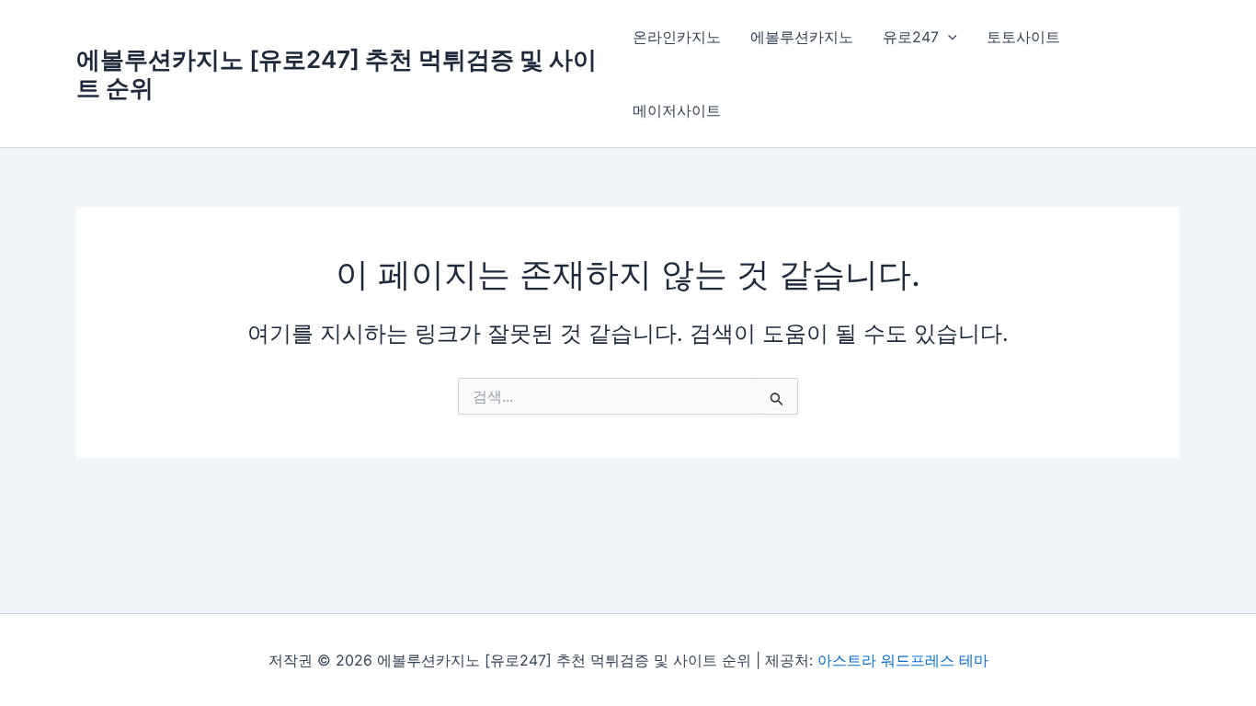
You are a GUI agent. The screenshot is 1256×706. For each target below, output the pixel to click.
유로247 (911, 37)
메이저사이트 (677, 110)
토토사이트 (1023, 37)
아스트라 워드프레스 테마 (902, 660)
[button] (948, 37)
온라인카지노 (677, 37)
